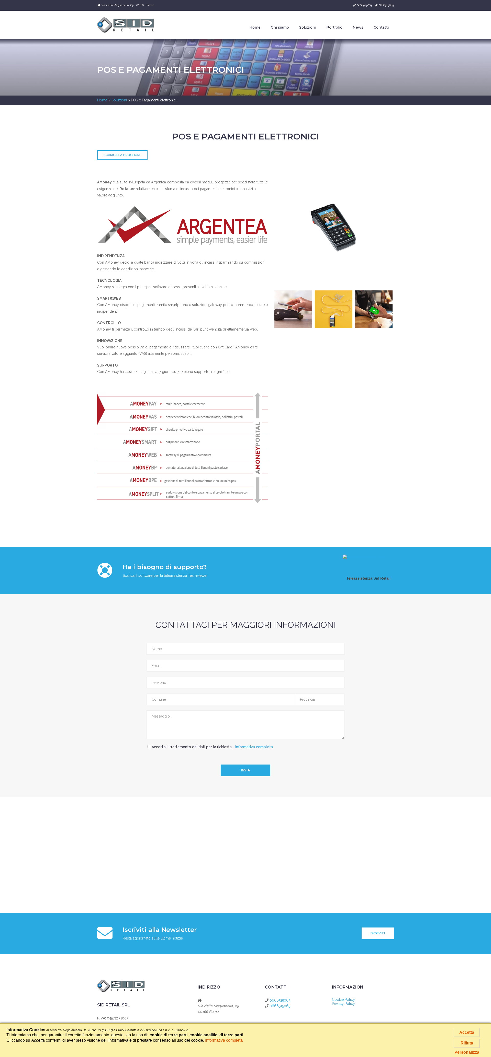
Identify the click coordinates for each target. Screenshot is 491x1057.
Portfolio (334, 27)
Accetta (466, 1032)
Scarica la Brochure (122, 155)
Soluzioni (307, 27)
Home (255, 27)
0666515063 (364, 5)
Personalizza (466, 1052)
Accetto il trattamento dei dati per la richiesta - (212, 747)
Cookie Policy (343, 999)
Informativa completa (254, 747)
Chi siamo (280, 27)
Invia (245, 770)
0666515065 (386, 5)
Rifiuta (467, 1043)
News (358, 27)
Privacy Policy (343, 1004)
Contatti (381, 27)
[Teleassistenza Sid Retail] (365, 557)
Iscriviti (378, 933)
